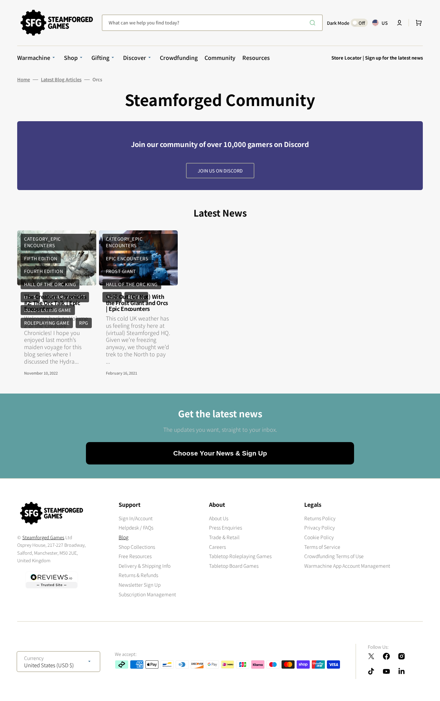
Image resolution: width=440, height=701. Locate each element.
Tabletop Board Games (233, 565)
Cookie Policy (319, 537)
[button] (399, 22)
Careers (217, 546)
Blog (124, 537)
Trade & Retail (224, 537)
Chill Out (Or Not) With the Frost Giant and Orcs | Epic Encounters (137, 302)
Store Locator (346, 57)
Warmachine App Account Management (347, 565)
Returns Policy (320, 518)
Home (23, 79)
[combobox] (212, 22)
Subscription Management (147, 594)
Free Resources (135, 556)
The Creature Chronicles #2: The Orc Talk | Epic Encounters (55, 302)
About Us (218, 518)
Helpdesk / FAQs (136, 527)
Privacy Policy (319, 527)
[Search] (314, 22)
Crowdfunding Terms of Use (334, 556)
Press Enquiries (225, 527)
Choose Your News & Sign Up (220, 453)
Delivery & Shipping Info (144, 565)
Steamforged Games (43, 537)
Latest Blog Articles (61, 79)
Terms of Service (322, 546)
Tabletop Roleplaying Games (240, 556)
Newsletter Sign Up (140, 584)
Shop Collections (137, 546)
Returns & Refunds (138, 575)
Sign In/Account (136, 518)
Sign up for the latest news (394, 57)
